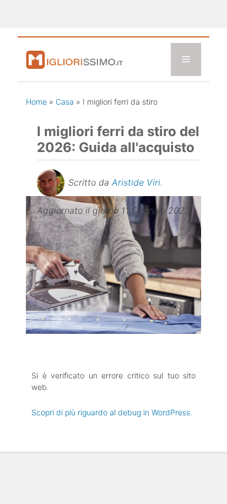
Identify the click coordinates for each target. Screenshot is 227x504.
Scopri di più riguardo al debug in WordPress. (111, 412)
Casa (65, 101)
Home (36, 101)
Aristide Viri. (137, 182)
